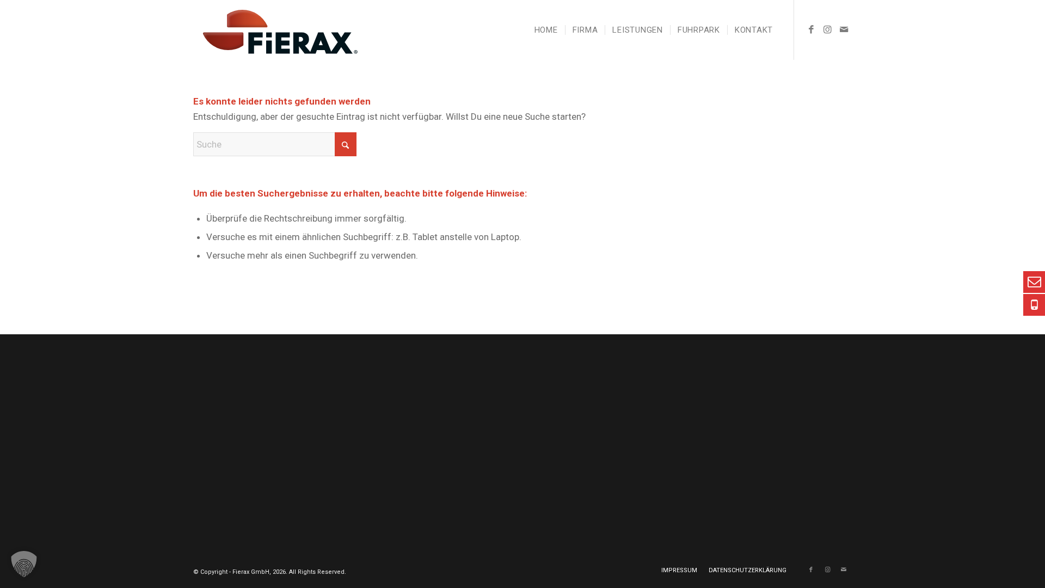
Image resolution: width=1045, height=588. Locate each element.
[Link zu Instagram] (827, 29)
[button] (24, 564)
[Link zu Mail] (843, 29)
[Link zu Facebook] (811, 29)
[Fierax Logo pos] (275, 30)
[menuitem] (546, 30)
